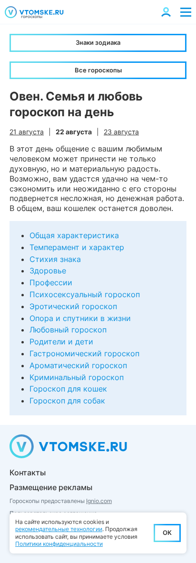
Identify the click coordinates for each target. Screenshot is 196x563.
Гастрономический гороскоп (84, 353)
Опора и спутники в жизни (80, 318)
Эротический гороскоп (73, 306)
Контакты (28, 472)
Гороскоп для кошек (68, 388)
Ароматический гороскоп (78, 365)
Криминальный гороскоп (76, 377)
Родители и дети (61, 341)
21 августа (27, 132)
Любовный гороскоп (68, 329)
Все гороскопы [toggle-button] (98, 70)
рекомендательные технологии (58, 529)
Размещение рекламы (51, 487)
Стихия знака (55, 259)
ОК (167, 532)
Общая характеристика (74, 235)
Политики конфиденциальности (59, 543)
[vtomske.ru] (34, 12)
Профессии (50, 282)
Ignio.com (99, 500)
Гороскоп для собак (67, 400)
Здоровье (47, 270)
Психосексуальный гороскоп (84, 294)
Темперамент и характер (76, 247)
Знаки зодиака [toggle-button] (98, 42)
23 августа (121, 132)
